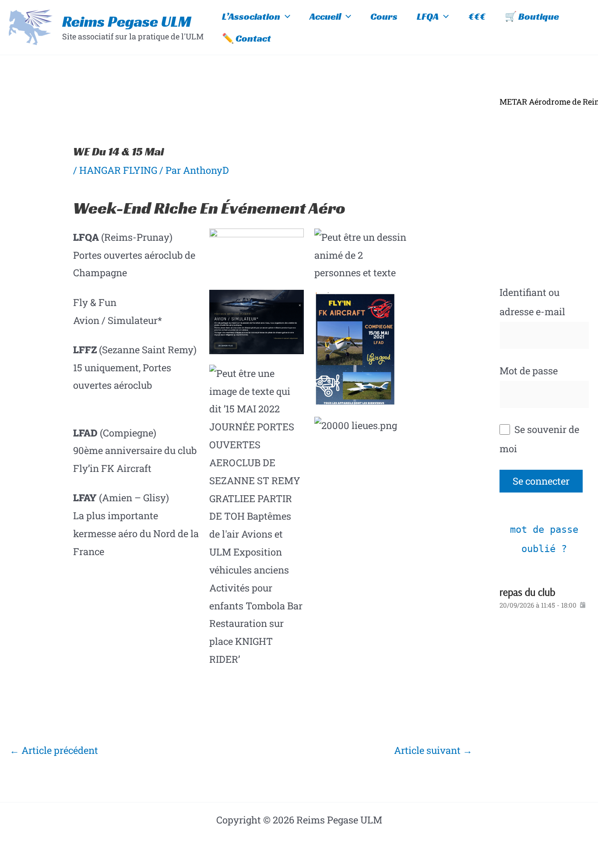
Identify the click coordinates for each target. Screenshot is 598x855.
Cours (383, 16)
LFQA (428, 16)
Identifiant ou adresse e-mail (532, 302)
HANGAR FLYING (118, 170)
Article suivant (433, 750)
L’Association (251, 16)
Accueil (325, 16)
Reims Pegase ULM (126, 21)
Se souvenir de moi (539, 439)
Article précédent (54, 750)
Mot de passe (529, 370)
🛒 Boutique (532, 16)
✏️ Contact (246, 38)
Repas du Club (527, 591)
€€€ (476, 16)
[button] (285, 17)
